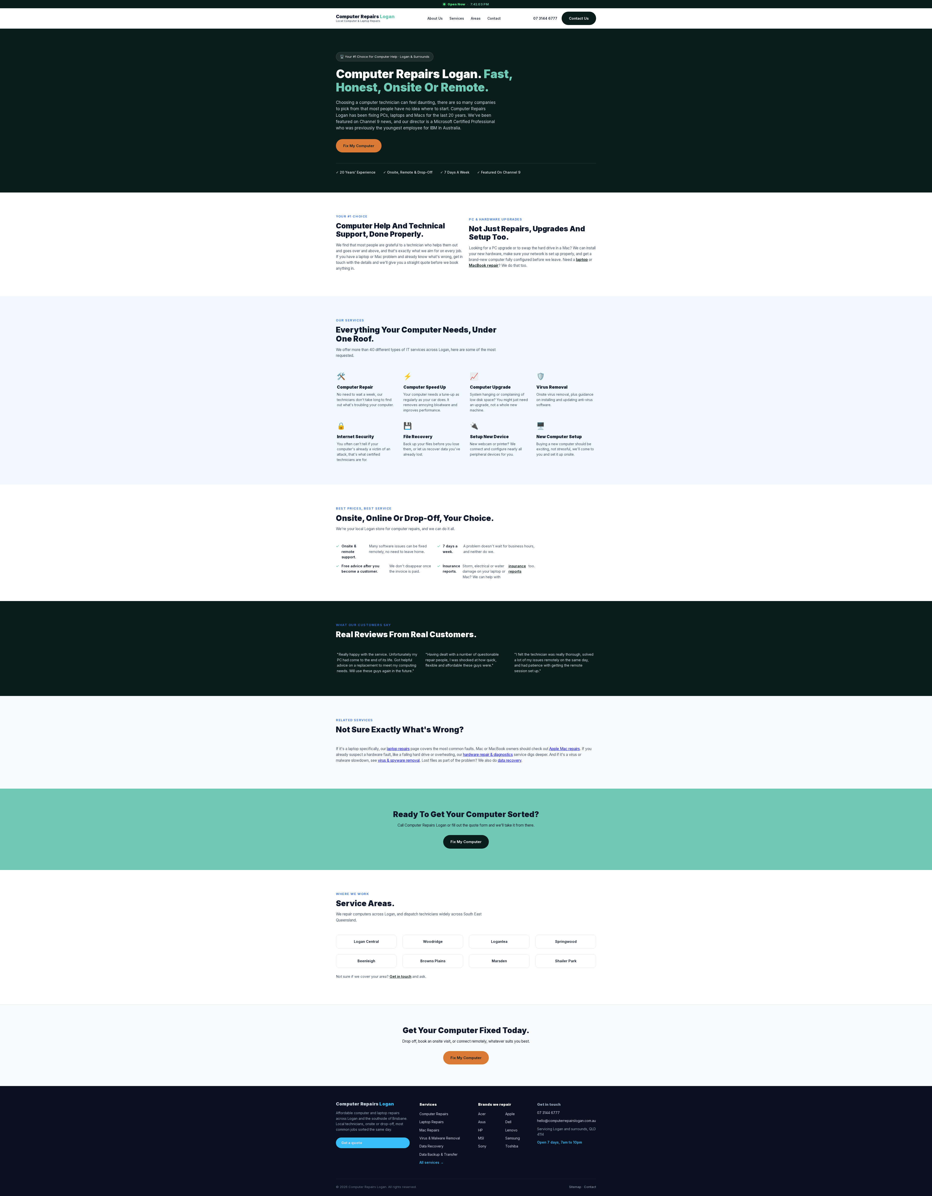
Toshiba (511, 1146)
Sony (482, 1146)
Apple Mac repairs (564, 748)
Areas (476, 18)
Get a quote (351, 1143)
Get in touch (400, 976)
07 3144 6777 (545, 18)
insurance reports (517, 568)
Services (456, 18)
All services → (431, 1162)
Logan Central (366, 941)
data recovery (509, 760)
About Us (435, 18)
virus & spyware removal (399, 760)
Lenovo (511, 1130)
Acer (482, 1114)
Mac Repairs (429, 1130)
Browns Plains (432, 961)
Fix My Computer (358, 145)
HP (480, 1130)
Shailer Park (565, 961)
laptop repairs (398, 748)
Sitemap (575, 1187)
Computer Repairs (365, 1104)
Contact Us (579, 18)
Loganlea (499, 941)
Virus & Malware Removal (439, 1138)
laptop (582, 259)
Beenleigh (366, 961)
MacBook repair (484, 265)
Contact (494, 18)
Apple (510, 1114)
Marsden (499, 961)
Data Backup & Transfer (438, 1154)
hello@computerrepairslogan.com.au (566, 1121)
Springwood (566, 941)
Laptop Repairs (431, 1122)
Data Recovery (431, 1146)
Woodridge (433, 941)
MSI (481, 1138)
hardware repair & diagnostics (488, 754)
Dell (508, 1122)
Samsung (512, 1138)
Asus (482, 1122)
